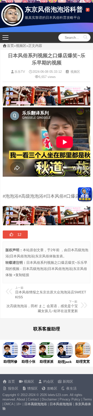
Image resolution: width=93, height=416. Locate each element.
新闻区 (67, 381)
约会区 (48, 381)
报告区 (12, 388)
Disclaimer (49, 399)
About (21, 399)
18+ (19, 404)
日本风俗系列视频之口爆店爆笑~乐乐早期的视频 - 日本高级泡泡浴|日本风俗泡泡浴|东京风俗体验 (46, 269)
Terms (87, 399)
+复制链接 (20, 275)
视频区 (21, 46)
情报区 (32, 388)
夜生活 (71, 388)
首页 (10, 46)
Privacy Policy (70, 399)
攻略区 (51, 388)
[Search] (85, 37)
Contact (33, 399)
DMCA (8, 404)
